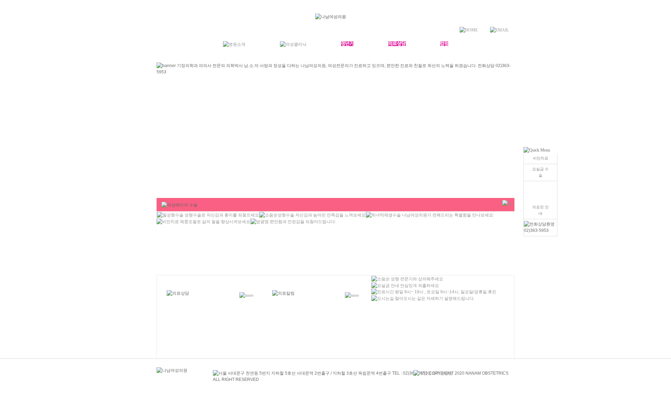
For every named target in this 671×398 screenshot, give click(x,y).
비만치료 (540, 158)
